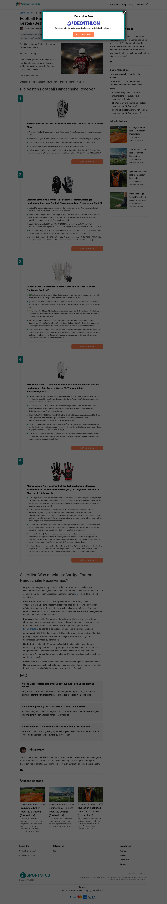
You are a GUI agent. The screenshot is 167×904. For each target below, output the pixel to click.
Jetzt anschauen (83, 34)
